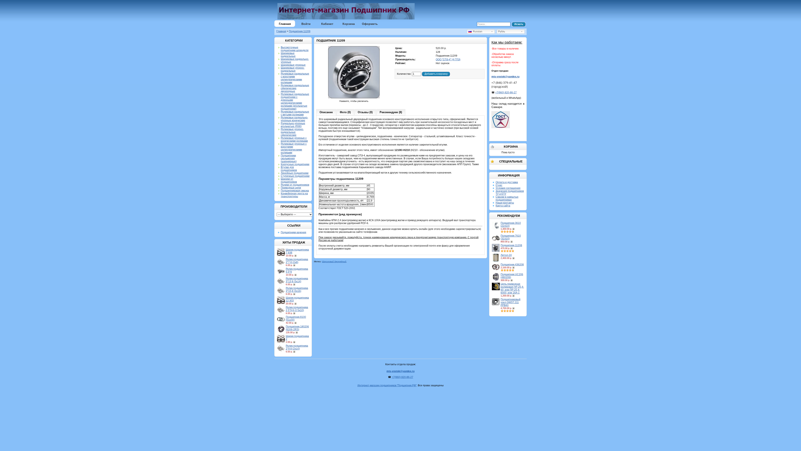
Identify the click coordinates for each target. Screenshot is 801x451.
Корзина (349, 23)
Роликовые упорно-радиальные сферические (292, 132)
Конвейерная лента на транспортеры (294, 195)
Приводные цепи (291, 187)
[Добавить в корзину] (296, 255)
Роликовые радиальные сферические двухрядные (295, 88)
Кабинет (327, 23)
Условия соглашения (508, 188)
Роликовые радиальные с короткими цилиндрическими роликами (295, 78)
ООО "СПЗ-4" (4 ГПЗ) (448, 59)
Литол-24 (506, 255)
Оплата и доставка (507, 182)
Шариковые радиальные (288, 55)
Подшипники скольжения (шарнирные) (289, 158)
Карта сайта (503, 205)
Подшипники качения (293, 232)
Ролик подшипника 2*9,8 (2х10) (297, 347)
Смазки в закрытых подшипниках (507, 198)
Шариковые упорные (293, 64)
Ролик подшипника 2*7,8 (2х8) (297, 261)
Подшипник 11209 (299, 31)
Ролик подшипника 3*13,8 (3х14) (297, 280)
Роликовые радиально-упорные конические (294, 119)
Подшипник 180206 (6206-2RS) (297, 328)
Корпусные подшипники (295, 164)
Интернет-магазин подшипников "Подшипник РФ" (387, 385)
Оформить (370, 23)
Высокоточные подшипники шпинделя (295, 49)
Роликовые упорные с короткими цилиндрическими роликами (294, 148)
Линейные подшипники (295, 173)
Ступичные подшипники (295, 176)
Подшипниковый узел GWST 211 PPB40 (510, 302)
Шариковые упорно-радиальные (293, 69)
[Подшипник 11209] (354, 98)
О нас (499, 185)
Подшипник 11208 (511, 245)
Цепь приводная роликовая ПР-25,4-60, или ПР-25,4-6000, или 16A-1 (512, 288)
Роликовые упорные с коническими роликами (294, 139)
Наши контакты (505, 202)
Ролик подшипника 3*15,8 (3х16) (297, 290)
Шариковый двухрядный (334, 261)
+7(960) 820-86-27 (506, 92)
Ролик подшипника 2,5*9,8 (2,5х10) (297, 309)
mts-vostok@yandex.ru (505, 76)
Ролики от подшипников (295, 184)
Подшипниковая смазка (295, 190)
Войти (306, 23)
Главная (285, 23)
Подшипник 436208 (512, 264)
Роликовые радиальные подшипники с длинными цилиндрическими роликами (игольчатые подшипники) (295, 101)
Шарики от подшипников (289, 180)
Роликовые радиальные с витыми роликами (295, 113)
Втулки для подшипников (289, 169)
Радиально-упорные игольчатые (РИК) (293, 125)
